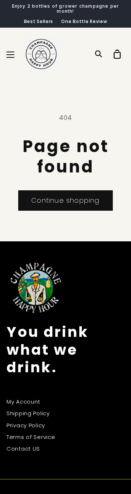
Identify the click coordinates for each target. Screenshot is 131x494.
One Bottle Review (84, 21)
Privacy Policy (26, 425)
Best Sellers (38, 21)
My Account (23, 401)
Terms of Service (31, 437)
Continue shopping (65, 200)
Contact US (23, 448)
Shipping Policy (28, 413)
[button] (10, 54)
